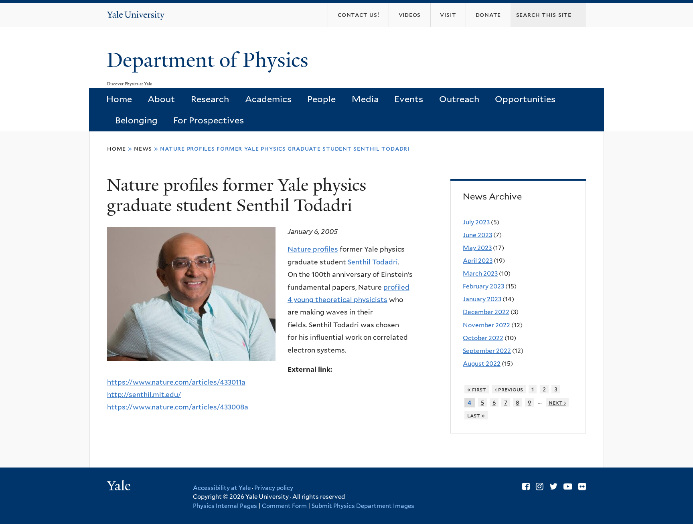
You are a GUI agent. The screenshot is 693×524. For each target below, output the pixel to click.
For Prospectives (208, 120)
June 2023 (477, 235)
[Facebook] (526, 486)
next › (557, 402)
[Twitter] (553, 486)
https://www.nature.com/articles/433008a (177, 407)
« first (476, 389)
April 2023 (477, 260)
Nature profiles (313, 249)
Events (408, 99)
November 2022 (486, 325)
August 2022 (481, 363)
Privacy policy (273, 488)
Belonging (136, 120)
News (143, 148)
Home (119, 99)
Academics (268, 99)
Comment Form (284, 506)
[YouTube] (567, 486)
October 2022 (483, 338)
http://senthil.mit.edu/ (144, 395)
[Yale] (120, 487)
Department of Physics (210, 60)
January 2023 (482, 299)
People (321, 99)
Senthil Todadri (373, 262)
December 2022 (486, 312)
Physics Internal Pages (225, 506)
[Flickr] (582, 486)
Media (365, 99)
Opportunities (525, 99)
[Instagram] (539, 486)
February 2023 (483, 286)
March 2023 (480, 273)
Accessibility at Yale (222, 488)
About (161, 99)
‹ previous (509, 389)
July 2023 (476, 222)
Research (210, 99)
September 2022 (487, 351)
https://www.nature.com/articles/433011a (176, 382)
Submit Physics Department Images (363, 506)
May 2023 (477, 248)
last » (476, 415)
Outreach (459, 99)
